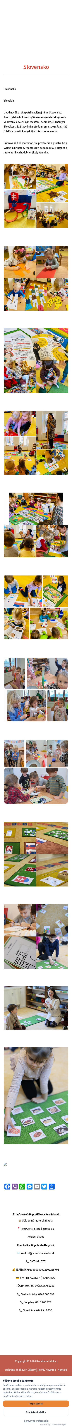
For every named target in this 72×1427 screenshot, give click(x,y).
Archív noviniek (47, 1369)
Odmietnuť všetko (36, 1412)
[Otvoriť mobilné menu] (66, 12)
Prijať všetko (36, 1403)
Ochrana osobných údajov (20, 1369)
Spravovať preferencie (36, 1420)
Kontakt (62, 1369)
